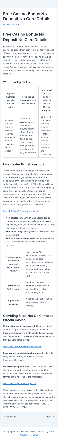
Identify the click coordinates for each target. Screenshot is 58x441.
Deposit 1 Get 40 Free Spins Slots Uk (20, 211)
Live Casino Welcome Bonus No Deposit (22, 346)
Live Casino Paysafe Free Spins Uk (19, 383)
